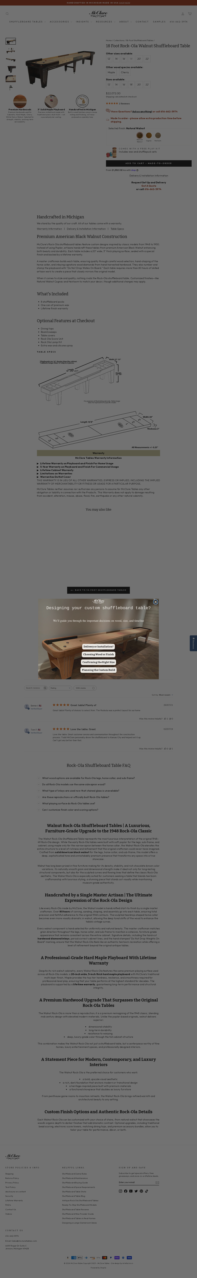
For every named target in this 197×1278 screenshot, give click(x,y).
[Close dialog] (155, 602)
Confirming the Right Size (98, 662)
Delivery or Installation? (98, 646)
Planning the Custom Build (98, 670)
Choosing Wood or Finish (98, 654)
